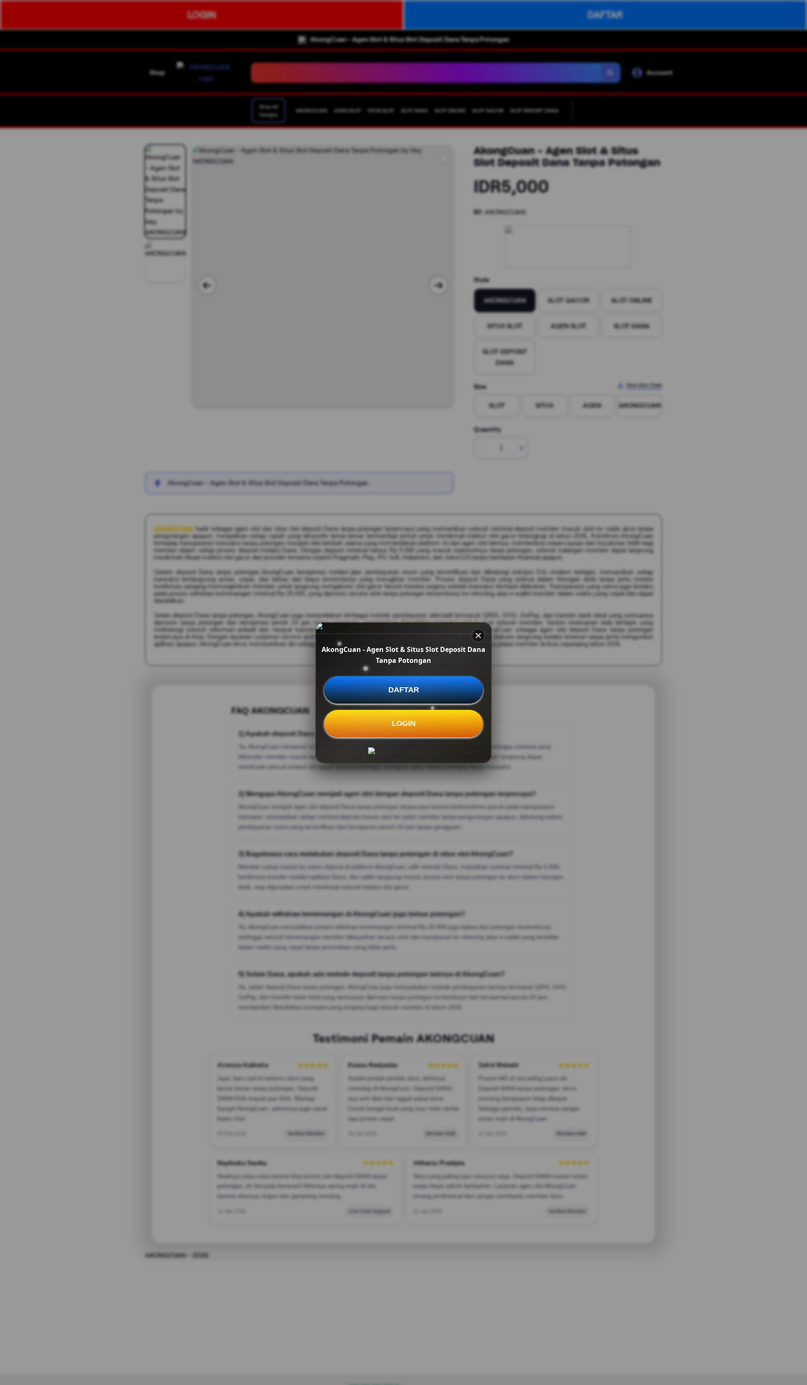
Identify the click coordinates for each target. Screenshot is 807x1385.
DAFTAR (403, 690)
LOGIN (404, 723)
